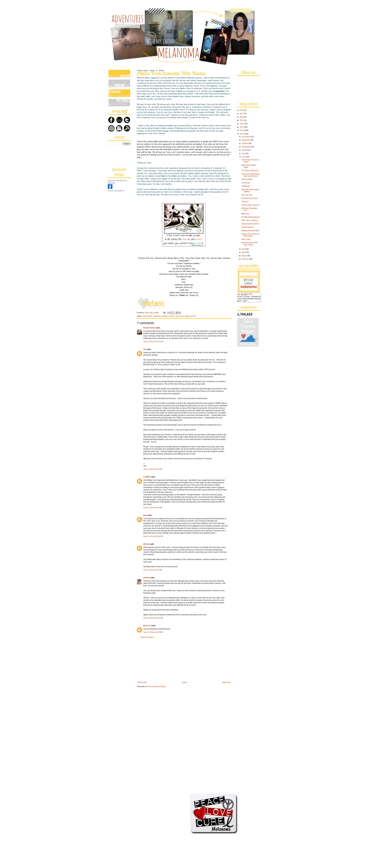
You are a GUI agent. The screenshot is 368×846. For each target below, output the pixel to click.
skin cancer (180, 316)
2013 (242, 127)
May (244, 249)
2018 (242, 110)
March (244, 256)
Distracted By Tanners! (250, 224)
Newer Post (142, 682)
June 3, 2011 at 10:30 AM (153, 536)
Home (184, 682)
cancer (144, 316)
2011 (242, 134)
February (245, 259)
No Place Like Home (249, 198)
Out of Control (246, 179)
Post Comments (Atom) (156, 686)
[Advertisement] (184, 660)
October (245, 143)
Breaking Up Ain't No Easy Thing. (249, 244)
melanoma (157, 316)
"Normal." (245, 202)
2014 (242, 124)
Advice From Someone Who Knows (250, 235)
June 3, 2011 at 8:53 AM (152, 508)
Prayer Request (247, 227)
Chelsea (146, 578)
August (245, 150)
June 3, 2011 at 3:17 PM (152, 570)
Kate (145, 515)
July (243, 153)
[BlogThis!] (171, 312)
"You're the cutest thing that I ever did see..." (250, 175)
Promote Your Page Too (116, 191)
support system (190, 316)
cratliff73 (147, 477)
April (244, 252)
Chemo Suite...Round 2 (250, 205)
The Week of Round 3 (249, 171)
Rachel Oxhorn (149, 328)
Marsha (146, 544)
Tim (144, 349)
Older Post (226, 682)
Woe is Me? (246, 239)
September (246, 147)
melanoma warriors (168, 316)
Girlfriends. (245, 186)
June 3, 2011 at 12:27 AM (153, 342)
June (244, 157)
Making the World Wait (250, 231)
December (246, 137)
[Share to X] (174, 312)
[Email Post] (164, 312)
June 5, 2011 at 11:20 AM (153, 618)
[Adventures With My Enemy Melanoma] (110, 188)
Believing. (245, 214)
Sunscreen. (245, 183)
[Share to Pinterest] (179, 312)
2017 (242, 114)
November (246, 140)
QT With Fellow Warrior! (250, 217)
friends (150, 316)
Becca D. (147, 626)
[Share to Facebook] (177, 312)
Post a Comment (146, 637)
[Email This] (168, 312)
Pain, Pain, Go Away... (249, 220)
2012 (242, 130)
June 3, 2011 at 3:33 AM (152, 469)
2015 (242, 120)
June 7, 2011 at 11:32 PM (153, 632)
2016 (242, 117)
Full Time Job (246, 195)
